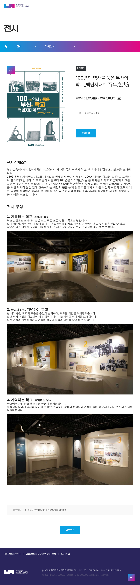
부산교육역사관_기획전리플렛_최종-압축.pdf (47, 509)
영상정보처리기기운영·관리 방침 (41, 554)
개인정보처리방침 (12, 554)
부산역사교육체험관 (16, 6)
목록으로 (86, 133)
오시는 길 (65, 554)
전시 (19, 46)
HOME (5, 46)
